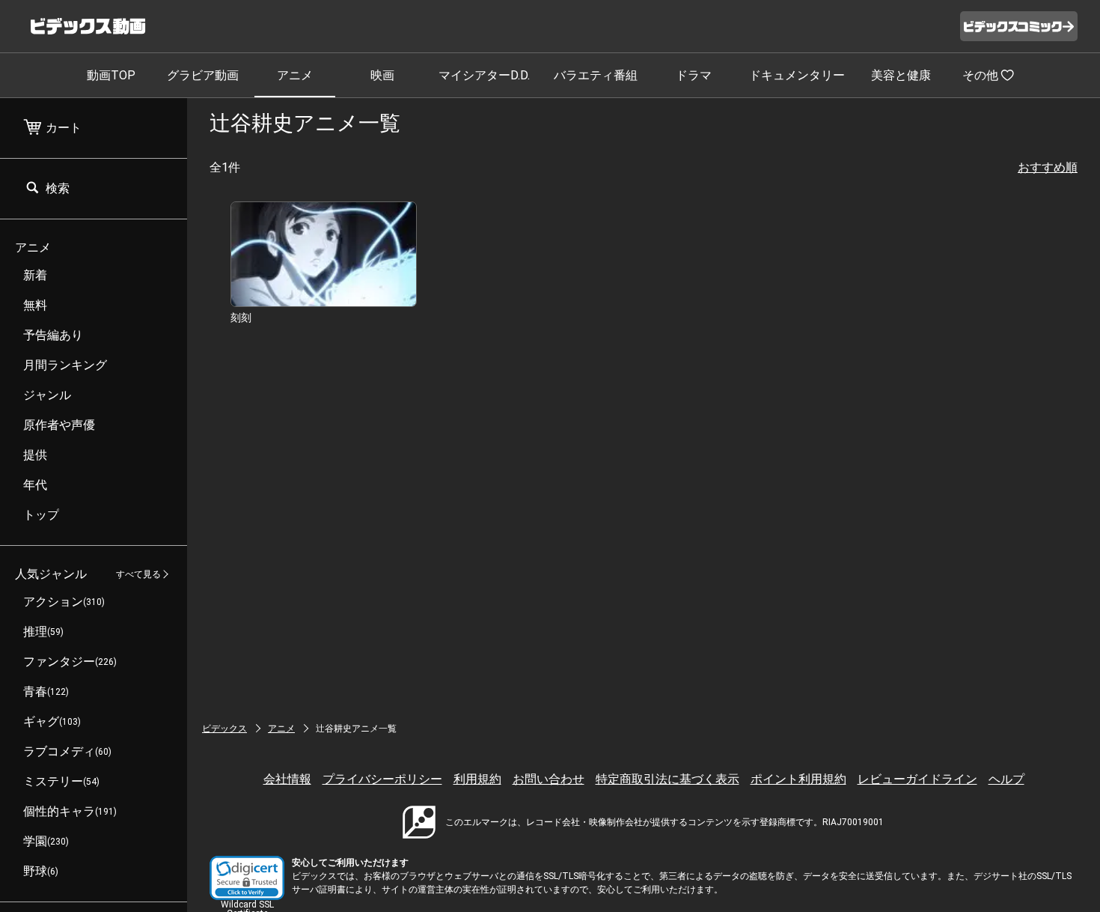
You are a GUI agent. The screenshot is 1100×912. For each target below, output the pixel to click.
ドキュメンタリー (797, 75)
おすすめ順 (1048, 167)
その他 (980, 75)
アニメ (295, 75)
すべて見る (138, 574)
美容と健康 (901, 75)
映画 (382, 75)
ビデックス (224, 728)
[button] (247, 878)
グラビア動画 (203, 75)
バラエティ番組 (596, 75)
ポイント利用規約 (798, 779)
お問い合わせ (548, 779)
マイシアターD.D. (484, 75)
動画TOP (111, 75)
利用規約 (477, 779)
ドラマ (694, 75)
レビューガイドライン (917, 779)
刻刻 (240, 317)
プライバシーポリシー (382, 779)
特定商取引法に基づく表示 (667, 779)
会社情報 (287, 779)
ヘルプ (1006, 779)
